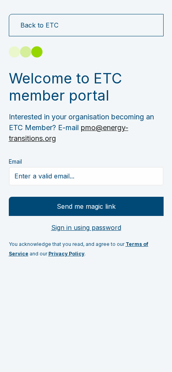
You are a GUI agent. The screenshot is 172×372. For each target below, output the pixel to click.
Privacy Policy (66, 254)
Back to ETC (39, 25)
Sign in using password (86, 228)
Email (15, 161)
